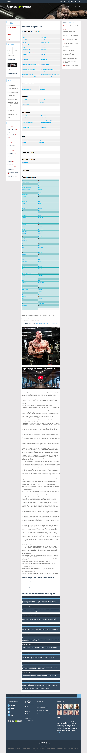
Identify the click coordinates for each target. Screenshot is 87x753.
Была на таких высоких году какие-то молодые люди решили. (12, 73)
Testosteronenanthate (12, 148)
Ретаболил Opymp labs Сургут (27, 587)
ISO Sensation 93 (11, 145)
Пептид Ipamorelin (11, 140)
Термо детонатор (11, 156)
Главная (9, 1)
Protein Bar (9, 158)
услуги (30, 695)
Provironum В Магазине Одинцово (28, 583)
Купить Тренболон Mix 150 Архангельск (29, 589)
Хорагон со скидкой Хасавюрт (43, 710)
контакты (35, 695)
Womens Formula (11, 134)
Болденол (9, 132)
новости (14, 695)
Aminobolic (10, 161)
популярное (19, 695)
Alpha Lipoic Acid (11, 166)
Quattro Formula (10, 153)
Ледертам (9, 164)
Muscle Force (10, 169)
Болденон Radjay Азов (29, 21)
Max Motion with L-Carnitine (13, 172)
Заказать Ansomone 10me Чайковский (29, 581)
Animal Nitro (10, 150)
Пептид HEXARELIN (11, 129)
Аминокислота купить (12, 176)
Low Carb (9, 178)
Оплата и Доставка (64, 1)
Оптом (72, 1)
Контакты (77, 1)
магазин (25, 695)
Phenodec (9, 126)
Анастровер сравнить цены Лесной (28, 585)
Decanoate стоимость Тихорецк (43, 707)
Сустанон (9, 142)
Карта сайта (43, 746)
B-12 (8, 137)
